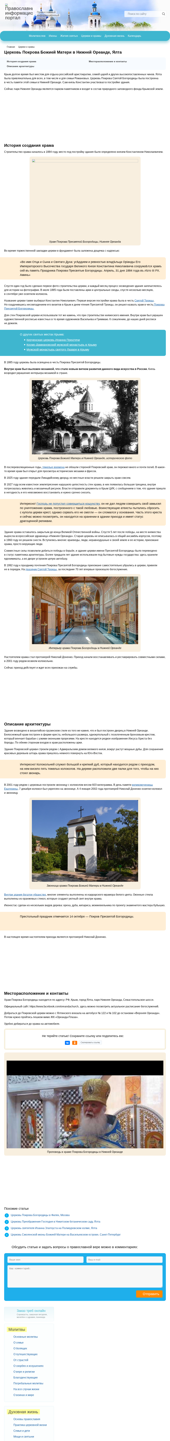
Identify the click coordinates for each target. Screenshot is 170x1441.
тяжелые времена (53, 467)
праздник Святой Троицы (41, 569)
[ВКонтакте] (67, 1043)
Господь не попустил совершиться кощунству (68, 503)
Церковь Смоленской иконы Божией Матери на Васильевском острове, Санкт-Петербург (66, 1234)
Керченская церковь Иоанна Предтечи (53, 340)
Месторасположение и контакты (108, 61)
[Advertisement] (85, 117)
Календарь (134, 35)
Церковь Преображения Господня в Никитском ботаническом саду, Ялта (55, 1221)
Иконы (53, 35)
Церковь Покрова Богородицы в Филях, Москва (40, 1215)
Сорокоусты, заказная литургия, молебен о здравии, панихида (32, 1313)
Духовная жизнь (115, 35)
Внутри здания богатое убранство (25, 894)
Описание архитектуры (20, 66)
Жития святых (69, 35)
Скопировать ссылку (90, 1042)
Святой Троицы (144, 300)
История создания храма (21, 61)
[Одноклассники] (74, 1043)
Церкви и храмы (91, 35)
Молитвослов (37, 35)
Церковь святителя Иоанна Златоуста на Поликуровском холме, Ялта (54, 1228)
